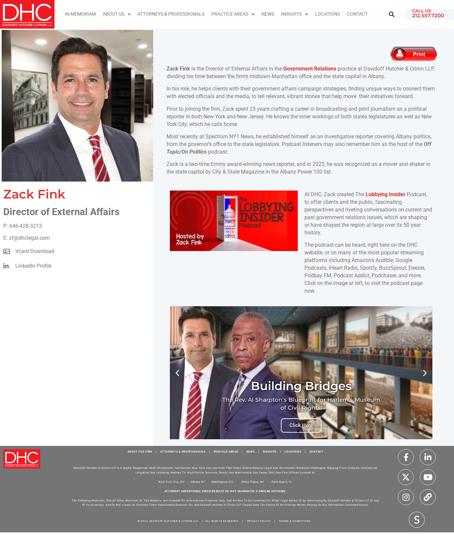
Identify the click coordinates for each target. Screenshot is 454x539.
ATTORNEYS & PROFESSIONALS (183, 451)
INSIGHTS (291, 14)
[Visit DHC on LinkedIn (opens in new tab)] (428, 457)
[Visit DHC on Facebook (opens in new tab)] (406, 457)
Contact (357, 14)
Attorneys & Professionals (171, 14)
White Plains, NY (252, 481)
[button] (391, 14)
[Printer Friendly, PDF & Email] (415, 54)
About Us (113, 14)
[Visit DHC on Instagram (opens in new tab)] (406, 497)
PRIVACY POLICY (259, 521)
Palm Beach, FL (282, 481)
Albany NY (198, 481)
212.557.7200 (428, 15)
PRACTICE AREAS (226, 451)
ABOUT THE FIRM (140, 451)
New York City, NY (171, 481)
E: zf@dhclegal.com (26, 238)
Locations (327, 14)
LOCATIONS (292, 451)
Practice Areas (229, 14)
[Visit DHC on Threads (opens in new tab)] (428, 497)
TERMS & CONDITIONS (295, 521)
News (268, 14)
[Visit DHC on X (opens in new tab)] (406, 477)
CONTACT (316, 451)
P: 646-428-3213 (22, 226)
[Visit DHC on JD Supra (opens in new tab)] (417, 519)
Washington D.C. (223, 481)
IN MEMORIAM (80, 14)
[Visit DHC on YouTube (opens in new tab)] (428, 477)
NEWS (250, 451)
